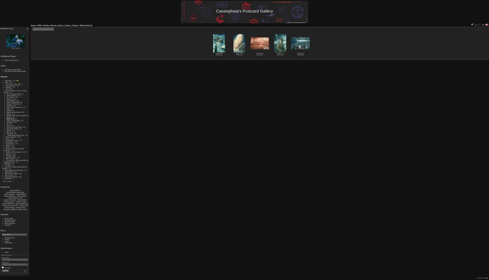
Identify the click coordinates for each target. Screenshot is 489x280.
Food (7, 139)
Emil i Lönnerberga (13, 102)
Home (33, 25)
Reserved (8, 178)
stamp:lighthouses (22, 204)
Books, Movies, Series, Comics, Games (61, 25)
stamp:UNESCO (8, 204)
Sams (8, 125)
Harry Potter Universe (13, 107)
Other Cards (10, 158)
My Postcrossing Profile (13, 69)
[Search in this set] (472, 24)
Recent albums (10, 223)
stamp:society (21, 202)
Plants (8, 147)
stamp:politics (21, 194)
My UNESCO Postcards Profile (15, 71)
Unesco (8, 153)
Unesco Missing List (12, 60)
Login (7, 252)
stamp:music (21, 208)
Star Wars (9, 134)
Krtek (8, 109)
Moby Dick (10, 119)
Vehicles (8, 155)
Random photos (10, 220)
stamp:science (9, 202)
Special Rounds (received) (14, 170)
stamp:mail (24, 206)
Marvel (8, 114)
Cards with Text (11, 137)
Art (7, 89)
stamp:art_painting (10, 209)
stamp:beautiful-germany (15, 192)
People (8, 145)
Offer (6, 82)
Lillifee (8, 110)
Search (7, 239)
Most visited (9, 218)
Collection (8, 81)
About (7, 241)
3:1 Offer (8, 165)
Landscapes (10, 144)
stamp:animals (9, 194)
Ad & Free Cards (11, 84)
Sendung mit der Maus (14, 127)
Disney (8, 99)
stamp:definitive (10, 196)
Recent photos (10, 222)
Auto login (7, 268)
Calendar (8, 225)
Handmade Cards (12, 140)
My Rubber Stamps (11, 173)
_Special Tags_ (11, 157)
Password (5, 262)
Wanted (7, 163)
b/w (21, 198)
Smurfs (8, 130)
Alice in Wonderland (13, 94)
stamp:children (15, 190)
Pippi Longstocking (13, 120)
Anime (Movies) (11, 95)
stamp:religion (10, 208)
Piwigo (486, 278)
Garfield (9, 105)
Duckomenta (10, 100)
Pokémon (9, 122)
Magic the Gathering (13, 112)
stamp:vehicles (13, 198)
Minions (9, 117)
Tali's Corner (9, 175)
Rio (7, 124)
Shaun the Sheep (12, 129)
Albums (4, 77)
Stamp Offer (9, 172)
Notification (8, 243)
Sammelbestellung (11, 177)
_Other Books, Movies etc (15, 135)
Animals (8, 87)
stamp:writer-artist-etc (10, 206)
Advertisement (11, 86)
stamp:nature (22, 200)
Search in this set (45, 29)
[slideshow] (483, 25)
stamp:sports (21, 196)
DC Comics (10, 97)
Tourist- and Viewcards (13, 152)
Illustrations (9, 142)
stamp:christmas (10, 200)
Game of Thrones (12, 104)
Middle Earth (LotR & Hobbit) (16, 115)
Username (5, 258)
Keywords (8, 238)
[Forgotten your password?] (25, 271)
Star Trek (9, 132)
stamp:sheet (22, 209)
